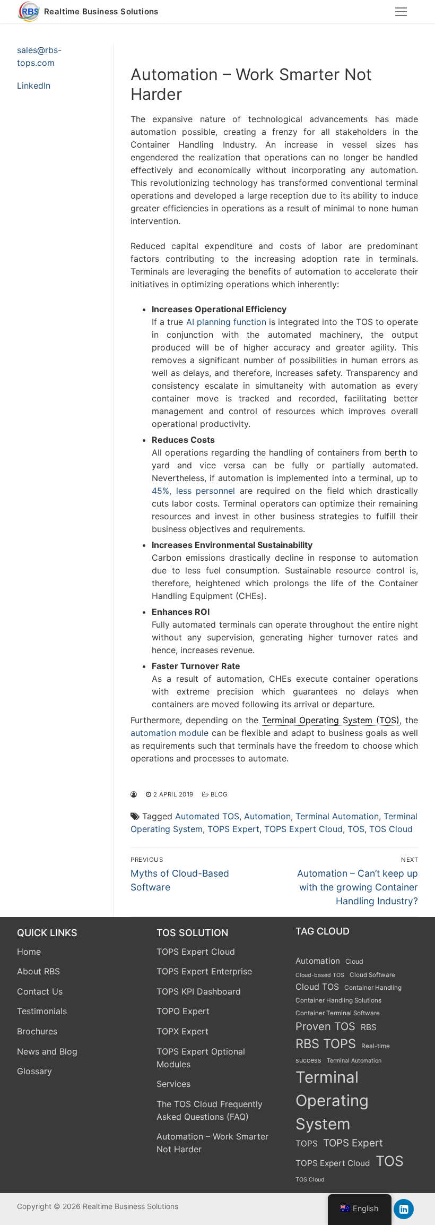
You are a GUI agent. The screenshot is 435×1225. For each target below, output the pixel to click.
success (308, 1060)
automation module (169, 732)
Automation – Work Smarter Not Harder (212, 1142)
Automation (267, 816)
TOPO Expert (183, 1011)
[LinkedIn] (404, 1209)
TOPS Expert (233, 829)
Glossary (34, 1071)
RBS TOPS (325, 1043)
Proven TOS (325, 1026)
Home (29, 951)
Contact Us (40, 991)
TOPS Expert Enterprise (204, 971)
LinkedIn (33, 85)
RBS (369, 1027)
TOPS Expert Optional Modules (200, 1057)
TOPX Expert (182, 1031)
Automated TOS (207, 816)
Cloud (354, 961)
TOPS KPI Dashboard (198, 991)
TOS (355, 829)
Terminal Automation (337, 816)
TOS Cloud (391, 829)
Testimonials (42, 1011)
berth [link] (395, 452)
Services (173, 1083)
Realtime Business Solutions (101, 11)
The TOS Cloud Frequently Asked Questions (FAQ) (209, 1110)
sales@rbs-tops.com (39, 56)
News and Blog (47, 1051)
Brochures (37, 1031)
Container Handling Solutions (338, 1000)
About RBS (38, 971)
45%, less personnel (193, 490)
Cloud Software (372, 975)
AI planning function (226, 321)
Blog (218, 794)
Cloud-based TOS (319, 975)
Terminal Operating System (332, 1100)
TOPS (306, 1143)
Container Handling (373, 987)
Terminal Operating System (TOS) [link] (331, 720)
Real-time (375, 1046)
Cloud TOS (317, 986)
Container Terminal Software (337, 1013)
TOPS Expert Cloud (303, 829)
